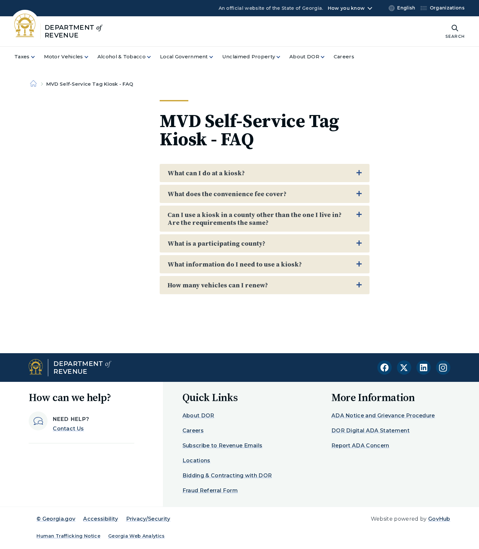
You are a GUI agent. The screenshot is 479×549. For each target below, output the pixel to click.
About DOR (198, 415)
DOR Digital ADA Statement (370, 430)
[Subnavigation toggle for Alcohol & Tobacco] (153, 57)
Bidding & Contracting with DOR (227, 475)
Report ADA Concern (360, 445)
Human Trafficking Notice (68, 536)
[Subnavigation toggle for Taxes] (37, 57)
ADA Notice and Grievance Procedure (383, 415)
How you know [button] (346, 8)
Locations (196, 460)
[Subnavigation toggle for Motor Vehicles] (90, 57)
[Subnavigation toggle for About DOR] (326, 57)
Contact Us (68, 429)
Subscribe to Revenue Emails (222, 445)
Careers (193, 430)
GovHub (439, 519)
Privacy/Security (148, 519)
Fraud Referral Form (210, 490)
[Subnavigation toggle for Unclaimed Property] (282, 57)
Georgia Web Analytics (136, 536)
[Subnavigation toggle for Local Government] (215, 57)
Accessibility (100, 519)
